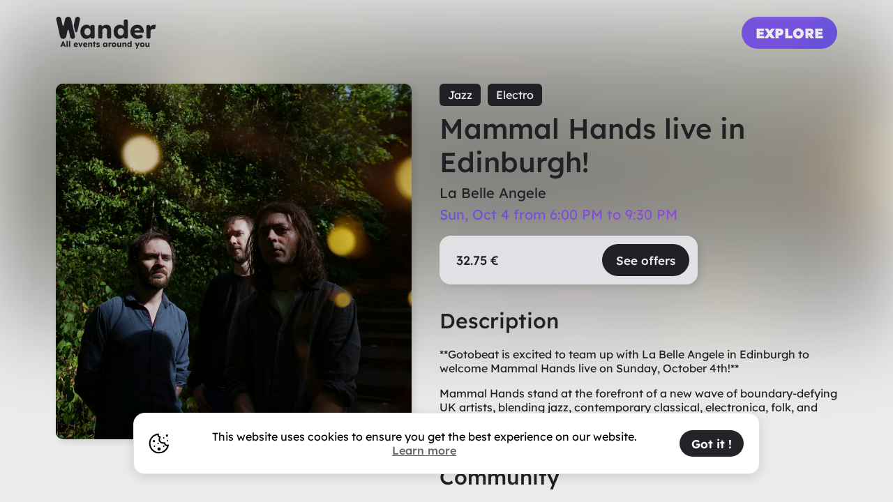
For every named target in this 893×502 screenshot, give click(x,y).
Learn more (424, 450)
